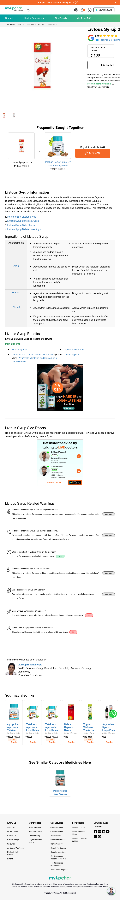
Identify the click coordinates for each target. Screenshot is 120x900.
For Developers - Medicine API (57, 864)
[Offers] (76, 9)
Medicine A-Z (84, 18)
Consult (9, 18)
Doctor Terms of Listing (78, 832)
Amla (16, 265)
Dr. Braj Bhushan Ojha (30, 664)
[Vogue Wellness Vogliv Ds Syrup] (90, 711)
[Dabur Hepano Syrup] (71, 711)
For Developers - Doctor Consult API (58, 857)
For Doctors (78, 823)
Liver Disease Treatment (40, 354)
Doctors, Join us (78, 827)
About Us (11, 827)
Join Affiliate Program (58, 869)
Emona (10, 858)
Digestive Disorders (74, 349)
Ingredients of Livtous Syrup (21, 216)
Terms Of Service (35, 831)
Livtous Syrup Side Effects (21, 225)
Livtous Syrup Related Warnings (24, 229)
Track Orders (55, 835)
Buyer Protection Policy (35, 840)
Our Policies (35, 823)
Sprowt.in (11, 843)
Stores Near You (57, 843)
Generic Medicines (57, 839)
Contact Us (11, 835)
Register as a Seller (58, 852)
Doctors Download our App (79, 839)
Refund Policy (34, 835)
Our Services (56, 823)
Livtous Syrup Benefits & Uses (23, 220)
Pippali (16, 307)
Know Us (11, 823)
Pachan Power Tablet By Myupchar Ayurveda (58, 163)
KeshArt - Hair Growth (12, 853)
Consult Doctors (56, 831)
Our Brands (61, 18)
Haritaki (16, 292)
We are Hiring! (13, 839)
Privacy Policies (35, 827)
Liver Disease (19, 354)
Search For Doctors (58, 848)
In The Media (12, 831)
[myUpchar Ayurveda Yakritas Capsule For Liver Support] (14, 711)
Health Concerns (33, 18)
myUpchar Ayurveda (15, 848)
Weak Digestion (20, 349)
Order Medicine (56, 827)
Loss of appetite (72, 354)
